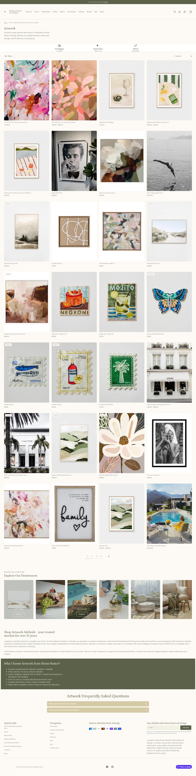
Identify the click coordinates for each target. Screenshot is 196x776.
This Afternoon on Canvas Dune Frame (63, 122)
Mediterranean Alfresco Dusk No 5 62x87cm (17, 193)
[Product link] (26, 93)
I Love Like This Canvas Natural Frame (15, 122)
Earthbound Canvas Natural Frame (14, 334)
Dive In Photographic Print (155, 193)
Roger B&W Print (57, 193)
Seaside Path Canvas (153, 263)
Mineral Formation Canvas (107, 193)
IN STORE (105, 2)
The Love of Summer (153, 475)
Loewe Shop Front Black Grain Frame (158, 404)
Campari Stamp (56, 404)
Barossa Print (103, 546)
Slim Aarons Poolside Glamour (156, 546)
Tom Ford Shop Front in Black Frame (15, 475)
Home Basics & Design (26, 767)
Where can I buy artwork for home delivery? (64, 710)
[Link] (18, 599)
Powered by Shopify (38, 767)
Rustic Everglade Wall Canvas (108, 475)
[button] (175, 11)
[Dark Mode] (179, 11)
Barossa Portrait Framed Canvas (61, 475)
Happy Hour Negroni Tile (59, 334)
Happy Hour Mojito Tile (106, 334)
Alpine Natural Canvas (11, 263)
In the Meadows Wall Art (107, 263)
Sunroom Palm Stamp (106, 404)
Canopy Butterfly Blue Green (155, 334)
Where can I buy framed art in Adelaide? (62, 704)
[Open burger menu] (5, 11)
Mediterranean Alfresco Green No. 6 (157, 122)
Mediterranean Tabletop (106, 122)
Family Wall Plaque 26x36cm (61, 546)
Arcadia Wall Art (57, 263)
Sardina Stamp (8, 404)
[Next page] (108, 556)
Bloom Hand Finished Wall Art (13, 546)
